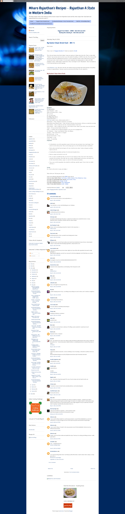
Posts (32, 253)
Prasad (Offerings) (33, 209)
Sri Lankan (31, 229)
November (34, 272)
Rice (30, 218)
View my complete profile (34, 32)
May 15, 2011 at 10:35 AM (55, 279)
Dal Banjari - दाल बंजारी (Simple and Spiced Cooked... (35, 355)
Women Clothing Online (55, 445)
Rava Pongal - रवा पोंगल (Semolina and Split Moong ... (35, 364)
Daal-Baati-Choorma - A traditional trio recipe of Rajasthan (39, 64)
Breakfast (31, 156)
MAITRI (30, 200)
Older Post (93, 468)
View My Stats (32, 429)
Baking (30, 143)
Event (30, 179)
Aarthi (62, 184)
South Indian (31, 227)
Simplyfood (52, 297)
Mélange (52, 240)
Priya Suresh (69, 179)
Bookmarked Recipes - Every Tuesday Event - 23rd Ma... (36, 309)
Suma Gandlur (53, 248)
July (32, 280)
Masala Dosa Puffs (35, 370)
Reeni (51, 325)
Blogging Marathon (54, 189)
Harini (69, 178)
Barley (30, 145)
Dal (29, 172)
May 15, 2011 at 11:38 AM (55, 295)
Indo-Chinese (31, 193)
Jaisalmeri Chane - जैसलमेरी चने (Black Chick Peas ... (35, 346)
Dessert (30, 174)
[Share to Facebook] (70, 187)
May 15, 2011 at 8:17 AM (55, 214)
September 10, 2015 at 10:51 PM (56, 459)
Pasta (30, 205)
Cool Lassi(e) (64, 178)
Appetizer (31, 139)
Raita (30, 213)
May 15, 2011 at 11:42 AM (55, 301)
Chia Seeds (31, 161)
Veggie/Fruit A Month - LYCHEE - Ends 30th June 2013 (71, 31)
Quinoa (30, 211)
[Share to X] (69, 187)
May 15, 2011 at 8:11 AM (55, 207)
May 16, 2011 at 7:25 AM (55, 388)
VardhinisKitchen (53, 372)
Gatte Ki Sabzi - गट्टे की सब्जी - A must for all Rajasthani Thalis (39, 49)
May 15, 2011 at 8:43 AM (55, 222)
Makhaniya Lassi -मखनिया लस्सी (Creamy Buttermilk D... (35, 341)
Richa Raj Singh (53, 408)
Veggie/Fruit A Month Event (42, 21)
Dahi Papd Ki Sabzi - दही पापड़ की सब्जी (39, 71)
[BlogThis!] (68, 187)
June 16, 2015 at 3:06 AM (55, 448)
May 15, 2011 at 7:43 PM (55, 356)
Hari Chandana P (53, 225)
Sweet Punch (31, 231)
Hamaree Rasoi (53, 265)
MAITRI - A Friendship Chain (83, 21)
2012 (31, 266)
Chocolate (31, 163)
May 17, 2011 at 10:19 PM (55, 405)
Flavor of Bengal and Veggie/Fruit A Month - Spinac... (35, 297)
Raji (51, 289)
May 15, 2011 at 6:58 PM (55, 335)
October (33, 274)
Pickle (30, 207)
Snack (64, 189)
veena (51, 258)
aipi (51, 338)
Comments (33, 256)
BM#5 (66, 176)
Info (30, 196)
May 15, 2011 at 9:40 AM (55, 255)
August (33, 278)
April (33, 384)
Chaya (51, 349)
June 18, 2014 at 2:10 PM (55, 430)
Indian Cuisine (53, 228)
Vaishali (66, 184)
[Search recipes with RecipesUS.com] (32, 437)
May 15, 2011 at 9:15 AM (55, 230)
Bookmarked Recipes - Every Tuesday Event (62, 21)
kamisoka (62, 511)
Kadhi (30, 198)
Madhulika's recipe (53, 67)
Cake (30, 159)
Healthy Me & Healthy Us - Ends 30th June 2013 (71, 32)
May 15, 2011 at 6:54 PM (55, 329)
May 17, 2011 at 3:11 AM (55, 394)
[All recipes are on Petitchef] (68, 507)
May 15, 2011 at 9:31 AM (55, 245)
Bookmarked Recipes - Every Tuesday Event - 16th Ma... (36, 323)
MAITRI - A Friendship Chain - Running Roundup (35, 301)
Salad (30, 220)
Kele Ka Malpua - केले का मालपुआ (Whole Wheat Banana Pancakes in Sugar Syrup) (39, 100)
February (34, 389)
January (33, 391)
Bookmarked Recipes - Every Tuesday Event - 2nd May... (36, 381)
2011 (31, 268)
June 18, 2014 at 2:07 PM (55, 422)
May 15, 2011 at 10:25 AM (55, 273)
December (34, 270)
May (33, 284)
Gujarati (30, 185)
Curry (30, 170)
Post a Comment (52, 462)
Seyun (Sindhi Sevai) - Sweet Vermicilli (35, 305)
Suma (85, 178)
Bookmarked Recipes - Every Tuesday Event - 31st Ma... (36, 292)
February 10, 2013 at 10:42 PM (56, 414)
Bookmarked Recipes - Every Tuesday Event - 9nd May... (36, 359)
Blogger (71, 511)
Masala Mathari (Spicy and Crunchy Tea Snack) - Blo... (35, 350)
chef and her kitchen (54, 196)
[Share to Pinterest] (72, 187)
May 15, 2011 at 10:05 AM (55, 262)
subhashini (52, 282)
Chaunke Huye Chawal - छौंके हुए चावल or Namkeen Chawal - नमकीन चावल (39, 111)
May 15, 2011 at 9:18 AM (55, 237)
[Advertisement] (44, 487)
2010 (31, 393)
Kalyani (73, 178)
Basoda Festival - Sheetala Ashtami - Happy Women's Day (36, 106)
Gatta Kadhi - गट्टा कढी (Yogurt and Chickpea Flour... (36, 327)
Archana (52, 384)
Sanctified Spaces (53, 390)
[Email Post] (63, 187)
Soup (30, 225)
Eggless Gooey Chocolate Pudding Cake (35, 313)
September (34, 276)
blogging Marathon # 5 (59, 51)
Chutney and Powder (33, 165)
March (33, 387)
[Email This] (66, 187)
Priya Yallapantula (66, 182)
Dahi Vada (49, 120)
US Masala (52, 344)
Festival (30, 183)
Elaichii (51, 331)
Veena (74, 179)
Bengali (30, 147)
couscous (31, 168)
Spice (51, 397)
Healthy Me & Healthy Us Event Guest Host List (41, 23)
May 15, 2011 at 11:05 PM (55, 374)
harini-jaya (52, 217)
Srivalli (75, 51)
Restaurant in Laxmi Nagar (55, 457)
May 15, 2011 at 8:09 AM (55, 200)
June (33, 282)
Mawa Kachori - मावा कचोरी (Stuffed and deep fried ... (35, 336)
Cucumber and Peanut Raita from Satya (35, 367)
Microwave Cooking (33, 202)
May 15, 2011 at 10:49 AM (55, 286)
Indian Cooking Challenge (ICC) (35, 191)
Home (31, 21)
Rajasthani (61, 189)
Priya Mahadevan (79, 178)
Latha (51, 318)
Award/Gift (31, 141)
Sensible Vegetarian (54, 359)
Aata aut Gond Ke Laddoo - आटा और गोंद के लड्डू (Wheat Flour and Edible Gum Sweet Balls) (39, 87)
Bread (30, 154)
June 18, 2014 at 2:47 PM (55, 438)
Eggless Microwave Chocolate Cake (35, 317)
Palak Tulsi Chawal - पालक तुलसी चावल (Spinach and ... (35, 288)
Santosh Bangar (53, 210)
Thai (30, 236)
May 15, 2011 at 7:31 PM (55, 346)
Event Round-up (32, 181)
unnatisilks (52, 441)
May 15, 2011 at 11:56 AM (55, 308)
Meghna (52, 377)
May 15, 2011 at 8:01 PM (55, 363)
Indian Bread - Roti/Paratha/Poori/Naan (34, 189)
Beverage (31, 150)
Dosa (30, 177)
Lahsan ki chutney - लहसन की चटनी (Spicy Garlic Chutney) (39, 78)
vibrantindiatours (53, 451)
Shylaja (61, 181)
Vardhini (52, 366)
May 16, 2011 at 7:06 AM (55, 381)
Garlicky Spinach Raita (35, 319)
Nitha (51, 276)
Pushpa (51, 311)
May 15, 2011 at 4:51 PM (55, 322)
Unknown (52, 417)
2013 (31, 264)
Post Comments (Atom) (74, 472)
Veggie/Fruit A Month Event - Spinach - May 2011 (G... (36, 376)
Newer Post (50, 468)
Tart (29, 234)
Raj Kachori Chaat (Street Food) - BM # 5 (36, 331)
